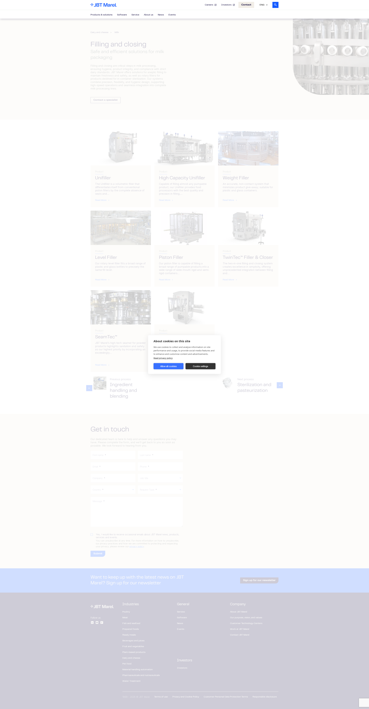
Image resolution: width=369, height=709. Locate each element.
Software (122, 15)
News (161, 15)
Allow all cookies (168, 366)
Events (172, 15)
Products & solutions (101, 15)
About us (148, 15)
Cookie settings (200, 366)
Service (135, 15)
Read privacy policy (163, 358)
